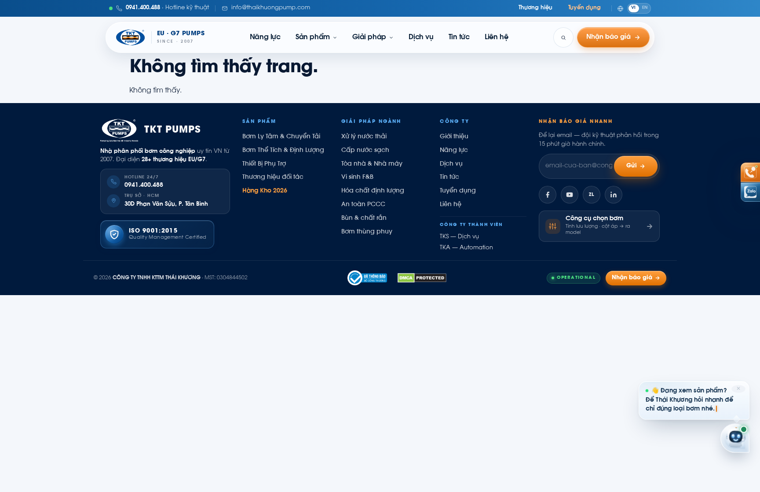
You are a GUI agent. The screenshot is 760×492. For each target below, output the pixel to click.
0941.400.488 (143, 185)
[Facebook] (547, 194)
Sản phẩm (313, 37)
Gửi (631, 166)
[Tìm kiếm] (563, 37)
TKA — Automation (466, 248)
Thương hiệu (535, 8)
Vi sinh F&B (357, 177)
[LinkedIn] (613, 194)
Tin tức (459, 37)
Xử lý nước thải (364, 137)
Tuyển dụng (584, 8)
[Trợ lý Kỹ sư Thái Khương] (734, 438)
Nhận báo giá (632, 278)
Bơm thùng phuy (366, 232)
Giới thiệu (454, 137)
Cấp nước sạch (365, 151)
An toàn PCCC (363, 205)
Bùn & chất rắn (364, 218)
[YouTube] (569, 194)
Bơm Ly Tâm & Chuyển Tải (281, 137)
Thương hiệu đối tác (272, 177)
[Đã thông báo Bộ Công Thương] (367, 278)
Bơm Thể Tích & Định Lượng (283, 151)
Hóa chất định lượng (372, 191)
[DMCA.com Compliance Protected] (422, 278)
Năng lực (265, 37)
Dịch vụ (421, 37)
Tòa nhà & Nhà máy (371, 164)
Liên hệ (496, 37)
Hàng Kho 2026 (264, 191)
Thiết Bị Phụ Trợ (264, 164)
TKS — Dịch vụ (459, 237)
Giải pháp (369, 37)
